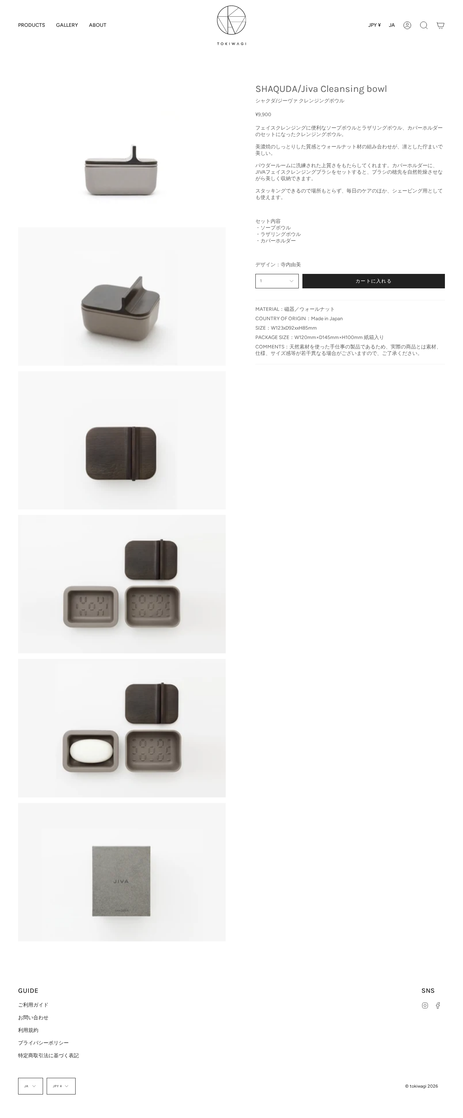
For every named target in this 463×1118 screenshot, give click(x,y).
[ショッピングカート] (440, 25)
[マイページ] (407, 25)
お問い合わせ (33, 1017)
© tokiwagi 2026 (421, 1086)
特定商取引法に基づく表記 (48, 1055)
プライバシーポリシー (43, 1043)
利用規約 (28, 1030)
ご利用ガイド (33, 1005)
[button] (32, 25)
